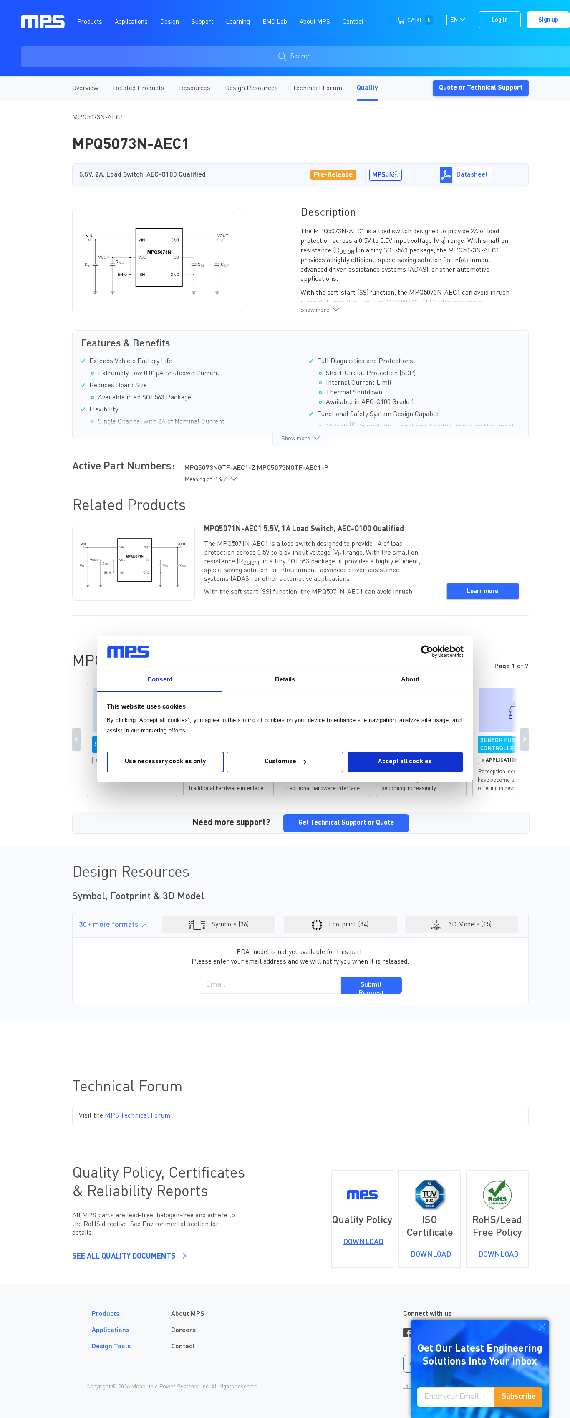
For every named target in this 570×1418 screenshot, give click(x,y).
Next (524, 739)
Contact (183, 1346)
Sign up (548, 20)
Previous (76, 739)
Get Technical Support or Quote (346, 823)
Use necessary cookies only (165, 762)
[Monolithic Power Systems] (43, 21)
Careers (183, 1330)
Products (105, 1314)
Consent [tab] (159, 679)
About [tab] (410, 679)
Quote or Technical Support (480, 88)
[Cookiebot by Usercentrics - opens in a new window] (427, 651)
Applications (110, 1330)
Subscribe (519, 1396)
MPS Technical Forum (137, 1116)
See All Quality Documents (124, 1256)
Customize (280, 762)
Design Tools (111, 1346)
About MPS (187, 1314)
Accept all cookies (405, 762)
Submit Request (371, 987)
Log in (500, 20)
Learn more (482, 591)
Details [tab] (285, 679)
